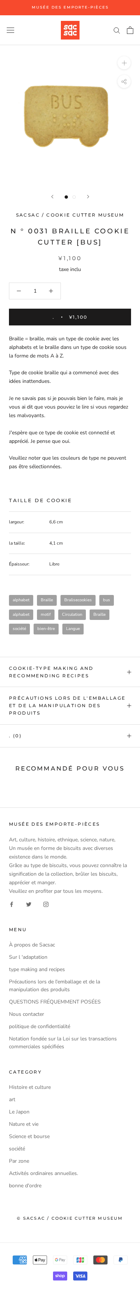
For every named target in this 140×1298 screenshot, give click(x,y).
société (19, 628)
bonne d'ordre (25, 1185)
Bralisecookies (78, 600)
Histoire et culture (30, 1087)
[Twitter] (28, 904)
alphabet (21, 600)
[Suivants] (88, 196)
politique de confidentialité (39, 1026)
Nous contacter (26, 1014)
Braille (47, 600)
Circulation (72, 614)
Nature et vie (23, 1124)
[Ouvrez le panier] (130, 30)
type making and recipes (37, 969)
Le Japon (19, 1111)
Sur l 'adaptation (28, 957)
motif (46, 614)
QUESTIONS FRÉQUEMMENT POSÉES (55, 1001)
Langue (73, 628)
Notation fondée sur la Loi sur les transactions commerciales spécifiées (63, 1042)
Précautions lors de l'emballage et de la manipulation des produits (67, 705)
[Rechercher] (116, 30)
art (12, 1099)
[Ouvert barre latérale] (10, 30)
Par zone (19, 1161)
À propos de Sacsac (32, 944)
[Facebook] (11, 904)
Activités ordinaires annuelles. (43, 1173)
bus (106, 600)
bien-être (46, 628)
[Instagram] (46, 904)
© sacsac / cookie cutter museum (70, 1218)
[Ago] (52, 196)
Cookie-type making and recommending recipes (51, 671)
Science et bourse (29, 1136)
